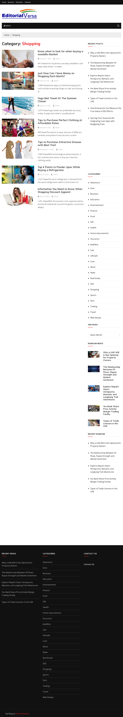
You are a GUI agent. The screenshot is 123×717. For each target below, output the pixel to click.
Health (93, 228)
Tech (92, 301)
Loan (92, 261)
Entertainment (97, 205)
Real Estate (95, 278)
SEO (92, 284)
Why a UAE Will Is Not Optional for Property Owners (105, 54)
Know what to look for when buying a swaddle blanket (60, 53)
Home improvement (99, 233)
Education (19, 2)
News (92, 273)
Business (11, 2)
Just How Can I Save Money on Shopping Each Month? (56, 75)
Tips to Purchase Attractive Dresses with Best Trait (59, 143)
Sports (93, 295)
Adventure (95, 183)
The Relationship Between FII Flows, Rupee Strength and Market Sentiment (103, 65)
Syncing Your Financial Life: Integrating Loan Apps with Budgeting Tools (102, 121)
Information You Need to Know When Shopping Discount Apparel (60, 190)
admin (57, 59)
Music (93, 267)
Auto (92, 188)
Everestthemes (22, 713)
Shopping (94, 289)
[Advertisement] (105, 151)
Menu (8, 26)
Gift (92, 222)
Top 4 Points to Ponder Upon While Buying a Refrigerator (59, 168)
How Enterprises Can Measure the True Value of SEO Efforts (105, 110)
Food (92, 216)
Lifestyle (28, 2)
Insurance (94, 239)
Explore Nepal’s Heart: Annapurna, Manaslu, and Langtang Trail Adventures (102, 78)
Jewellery (94, 244)
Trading (93, 306)
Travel (4, 2)
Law (92, 250)
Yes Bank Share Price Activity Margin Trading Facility (103, 90)
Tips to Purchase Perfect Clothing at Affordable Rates (60, 122)
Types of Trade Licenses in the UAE (103, 100)
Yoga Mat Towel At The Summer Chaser (57, 100)
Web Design (95, 318)
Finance (93, 211)
